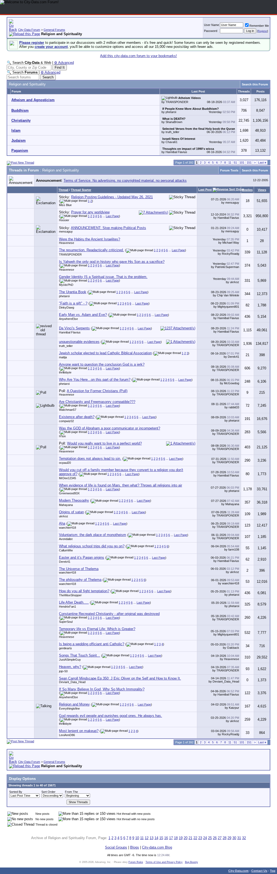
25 (210, 838)
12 (147, 838)
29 (229, 838)
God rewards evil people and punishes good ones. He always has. (110, 716)
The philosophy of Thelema (80, 580)
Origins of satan (71, 512)
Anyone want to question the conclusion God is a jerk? (101, 364)
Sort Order (48, 791)
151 (249, 162)
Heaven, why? (70, 667)
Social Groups (116, 847)
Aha (62, 523)
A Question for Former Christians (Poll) (97, 391)
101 (241, 162)
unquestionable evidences (79, 342)
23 (200, 838)
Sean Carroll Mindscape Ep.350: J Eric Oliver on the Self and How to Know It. (120, 678)
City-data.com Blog (157, 847)
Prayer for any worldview (90, 212)
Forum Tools (229, 170)
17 (171, 838)
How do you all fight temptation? (84, 591)
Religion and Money (74, 704)
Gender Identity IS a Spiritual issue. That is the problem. (103, 277)
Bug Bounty (191, 862)
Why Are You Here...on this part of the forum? (94, 380)
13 (151, 838)
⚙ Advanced (64, 63)
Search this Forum (255, 84)
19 (181, 838)
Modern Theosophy (74, 500)
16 (166, 838)
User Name (211, 25)
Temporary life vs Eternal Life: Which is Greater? (97, 629)
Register (262, 31)
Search (48, 77)
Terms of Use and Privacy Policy (164, 862)
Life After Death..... (74, 602)
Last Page (112, 216)
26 (215, 838)
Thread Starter (81, 189)
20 (185, 838)
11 (229, 162)
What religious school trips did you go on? (91, 546)
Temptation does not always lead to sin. (90, 458)
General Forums (54, 29)
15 (161, 838)
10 (137, 838)
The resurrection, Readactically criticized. (91, 250)
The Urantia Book (72, 292)
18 (176, 838)
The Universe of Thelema (78, 569)
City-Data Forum (29, 29)
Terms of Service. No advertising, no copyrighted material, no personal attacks (125, 180)
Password (210, 30)
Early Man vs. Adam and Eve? (83, 315)
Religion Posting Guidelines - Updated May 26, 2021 (112, 197)
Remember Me (259, 25)
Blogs (134, 847)
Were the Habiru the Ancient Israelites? (89, 239)
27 (220, 838)
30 (234, 838)
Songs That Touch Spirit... (79, 655)
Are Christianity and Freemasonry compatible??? (97, 402)
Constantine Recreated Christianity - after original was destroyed (109, 614)
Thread (63, 189)
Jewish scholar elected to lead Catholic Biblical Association (105, 353)
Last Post (205, 189)
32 (244, 838)
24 (205, 838)
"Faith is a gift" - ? (73, 303)
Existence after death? (76, 417)
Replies (247, 189)
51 (235, 162)
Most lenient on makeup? (78, 731)
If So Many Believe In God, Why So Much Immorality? (101, 689)
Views (262, 189)
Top (272, 870)
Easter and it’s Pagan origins (81, 557)
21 (190, 838)
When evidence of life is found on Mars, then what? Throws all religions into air (120, 485)
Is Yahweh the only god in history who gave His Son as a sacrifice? (111, 262)
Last (262, 162)
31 (239, 838)
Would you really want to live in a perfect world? (104, 443)
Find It (60, 67)
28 (224, 838)
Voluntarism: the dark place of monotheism (92, 535)
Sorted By (15, 791)
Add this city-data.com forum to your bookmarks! (138, 56)
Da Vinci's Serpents (74, 328)
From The (71, 791)
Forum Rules (135, 862)
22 (195, 838)
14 (156, 838)
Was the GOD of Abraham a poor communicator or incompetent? (109, 428)
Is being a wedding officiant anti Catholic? (91, 644)
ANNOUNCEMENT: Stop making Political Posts (108, 228)
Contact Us (259, 870)
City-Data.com (238, 870)
